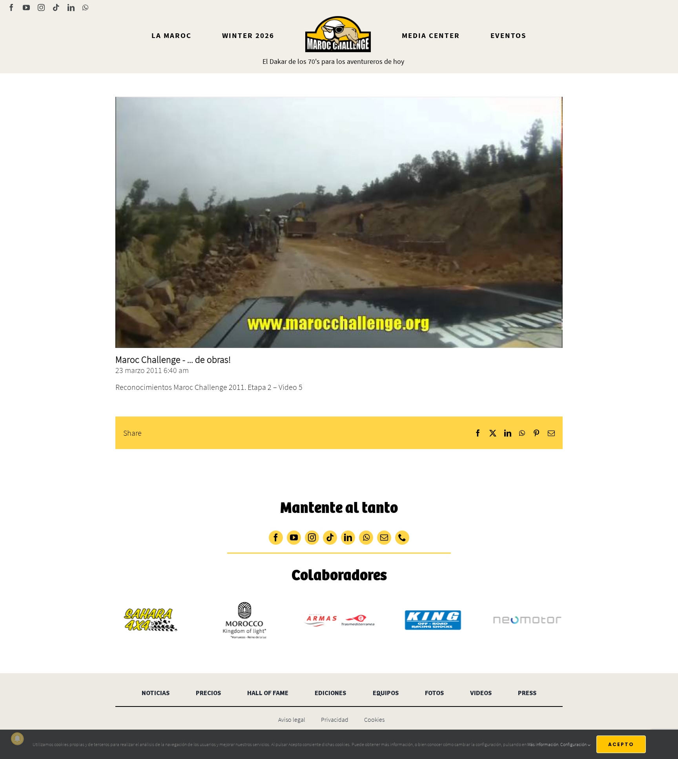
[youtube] (294, 538)
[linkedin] (348, 538)
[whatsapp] (366, 538)
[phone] (402, 538)
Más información (542, 744)
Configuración (573, 744)
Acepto (621, 744)
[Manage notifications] (17, 738)
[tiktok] (330, 538)
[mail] (384, 538)
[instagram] (312, 538)
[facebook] (276, 538)
